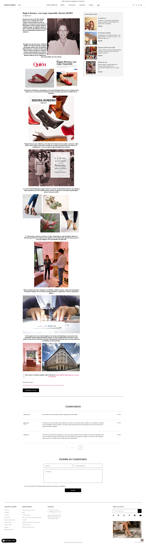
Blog (23, 512)
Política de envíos (26, 524)
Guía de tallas (7, 524)
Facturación (7, 517)
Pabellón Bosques (56, 517)
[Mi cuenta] (138, 5)
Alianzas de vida (102, 62)
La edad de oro (102, 18)
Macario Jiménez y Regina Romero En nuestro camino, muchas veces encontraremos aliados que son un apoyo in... (108, 67)
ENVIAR (140, 511)
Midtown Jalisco (54, 518)
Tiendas (24, 519)
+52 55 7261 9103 (54, 510)
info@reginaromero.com (55, 512)
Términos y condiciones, (69, 542)
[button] (133, 5)
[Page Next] (80, 448)
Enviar (73, 490)
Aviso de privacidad (78, 542)
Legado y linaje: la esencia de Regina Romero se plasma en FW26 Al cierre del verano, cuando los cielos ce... (109, 51)
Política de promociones (28, 527)
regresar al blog (30, 390)
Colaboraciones (26, 515)
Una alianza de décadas (104, 33)
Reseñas (6, 527)
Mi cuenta (6, 510)
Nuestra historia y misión (28, 510)
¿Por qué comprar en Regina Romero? (32, 517)
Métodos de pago (8, 529)
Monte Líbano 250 (56, 515)
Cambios (6, 515)
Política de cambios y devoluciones (31, 522)
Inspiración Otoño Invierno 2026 (106, 47)
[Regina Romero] (10, 5)
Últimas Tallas (7, 522)
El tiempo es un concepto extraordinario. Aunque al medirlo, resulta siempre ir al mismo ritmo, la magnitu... (108, 22)
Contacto (6, 512)
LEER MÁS (100, 26)
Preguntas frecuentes (9, 519)
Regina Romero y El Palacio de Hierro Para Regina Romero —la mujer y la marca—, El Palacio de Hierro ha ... (109, 36)
